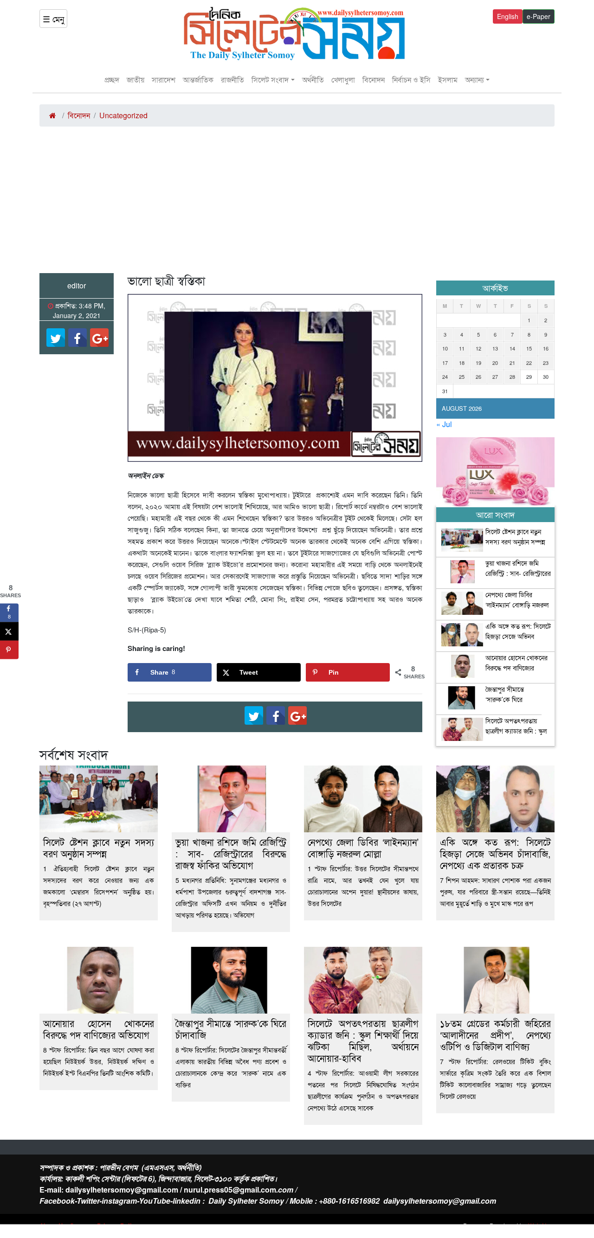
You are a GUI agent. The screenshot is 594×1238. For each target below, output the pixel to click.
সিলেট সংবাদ (270, 79)
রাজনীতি (232, 79)
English (507, 16)
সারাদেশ (163, 79)
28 (512, 376)
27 (495, 376)
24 (445, 376)
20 (495, 362)
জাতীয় (135, 79)
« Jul (444, 424)
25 (462, 376)
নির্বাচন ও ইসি (411, 79)
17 (445, 362)
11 (462, 348)
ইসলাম (448, 79)
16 (546, 348)
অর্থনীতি (313, 79)
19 (478, 362)
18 (462, 362)
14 (512, 348)
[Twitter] (55, 337)
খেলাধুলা (343, 79)
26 (478, 376)
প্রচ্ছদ (111, 79)
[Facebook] (77, 337)
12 (478, 348)
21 (512, 362)
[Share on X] (9, 631)
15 (529, 348)
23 (546, 362)
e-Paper (538, 16)
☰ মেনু (53, 19)
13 (495, 348)
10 (445, 348)
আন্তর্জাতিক (198, 79)
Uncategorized (123, 115)
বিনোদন (373, 79)
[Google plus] (99, 337)
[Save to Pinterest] (9, 649)
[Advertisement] (297, 203)
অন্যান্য (474, 79)
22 (529, 362)
